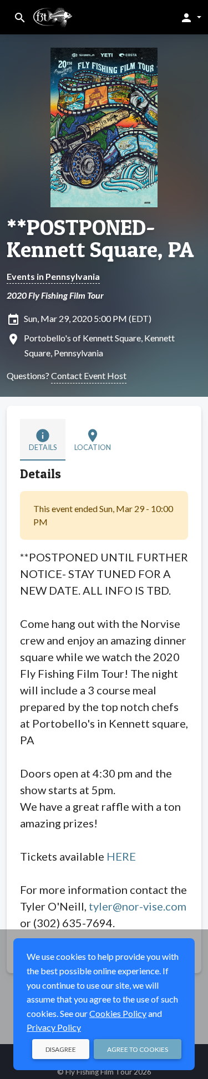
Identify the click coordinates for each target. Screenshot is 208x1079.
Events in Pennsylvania (53, 276)
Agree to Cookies (137, 1049)
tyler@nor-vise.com (137, 906)
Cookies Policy (117, 1013)
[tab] (42, 440)
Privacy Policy (54, 1027)
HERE (121, 856)
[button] (190, 17)
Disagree (60, 1049)
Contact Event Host (88, 375)
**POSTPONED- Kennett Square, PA (100, 238)
